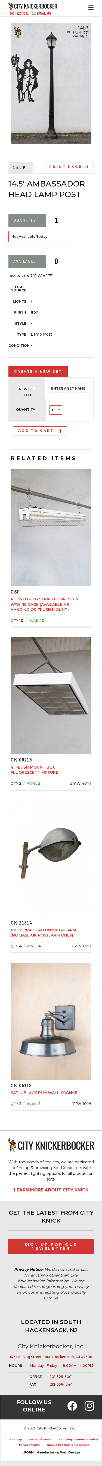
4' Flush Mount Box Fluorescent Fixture (34, 770)
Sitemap (16, 1439)
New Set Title (27, 392)
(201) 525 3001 (18, 13)
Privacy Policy (29, 1444)
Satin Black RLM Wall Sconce (44, 1092)
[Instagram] (89, 1409)
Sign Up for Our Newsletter (51, 1246)
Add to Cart (36, 431)
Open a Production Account (68, 1444)
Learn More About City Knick (51, 1190)
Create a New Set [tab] (38, 371)
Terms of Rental (40, 1439)
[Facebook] (72, 1409)
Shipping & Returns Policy (78, 1439)
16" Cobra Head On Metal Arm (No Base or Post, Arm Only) (43, 933)
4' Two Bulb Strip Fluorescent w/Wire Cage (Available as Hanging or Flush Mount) (46, 604)
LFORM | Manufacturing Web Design (51, 1452)
